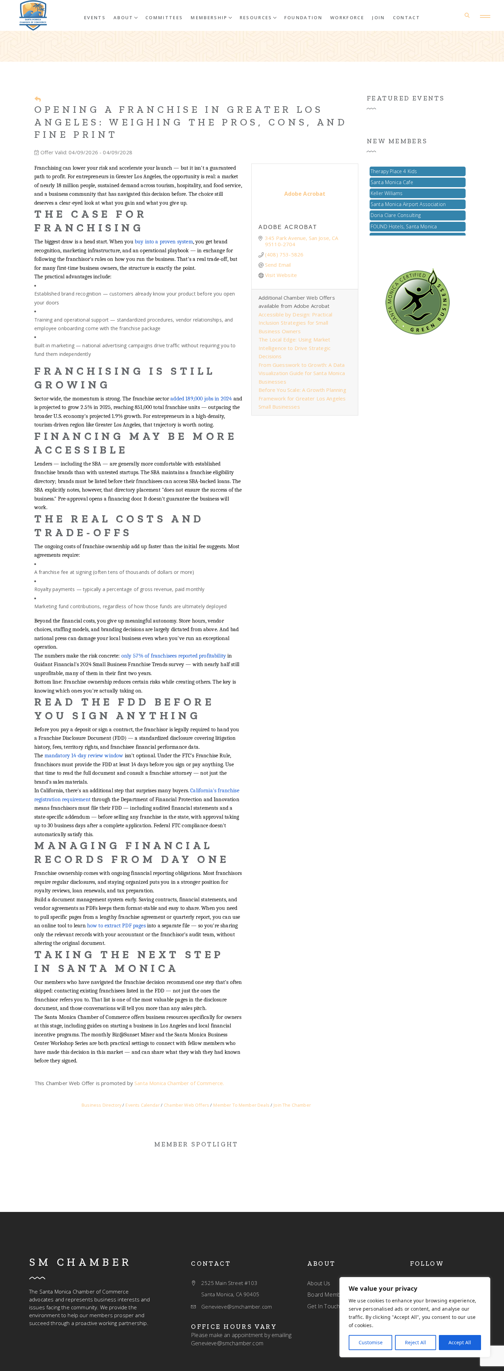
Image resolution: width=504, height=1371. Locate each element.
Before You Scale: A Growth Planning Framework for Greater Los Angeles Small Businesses (302, 398)
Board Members (327, 1294)
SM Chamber (80, 1261)
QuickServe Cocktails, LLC (399, 230)
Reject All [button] (415, 1342)
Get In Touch (323, 1306)
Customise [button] (371, 1342)
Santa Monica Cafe (392, 175)
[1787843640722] (33, 15)
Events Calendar (142, 1105)
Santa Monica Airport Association (408, 197)
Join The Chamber (292, 1105)
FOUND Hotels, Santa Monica (404, 219)
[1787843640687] (417, 300)
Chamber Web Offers (186, 1105)
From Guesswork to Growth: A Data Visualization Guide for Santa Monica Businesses (302, 373)
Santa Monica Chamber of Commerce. (179, 1083)
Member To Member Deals (241, 1105)
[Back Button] (38, 99)
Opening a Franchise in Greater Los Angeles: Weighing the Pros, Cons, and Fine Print (191, 122)
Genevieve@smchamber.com (227, 1343)
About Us (318, 1283)
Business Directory (101, 1105)
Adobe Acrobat (288, 227)
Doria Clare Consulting (396, 208)
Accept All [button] (459, 1342)
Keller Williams (387, 186)
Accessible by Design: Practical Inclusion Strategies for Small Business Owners (295, 323)
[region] (414, 1317)
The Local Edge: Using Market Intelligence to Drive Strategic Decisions (295, 348)
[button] (125, 17)
